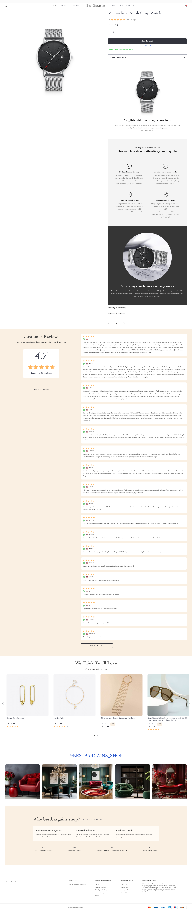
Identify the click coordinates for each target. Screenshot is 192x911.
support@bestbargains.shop (77, 884)
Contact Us (124, 887)
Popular (64, 6)
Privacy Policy (125, 890)
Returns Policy (99, 893)
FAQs (97, 884)
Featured (130, 6)
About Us (124, 884)
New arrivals (117, 6)
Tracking (97, 895)
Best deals (76, 6)
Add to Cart (147, 41)
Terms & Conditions (127, 893)
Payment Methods (100, 887)
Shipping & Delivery (101, 890)
